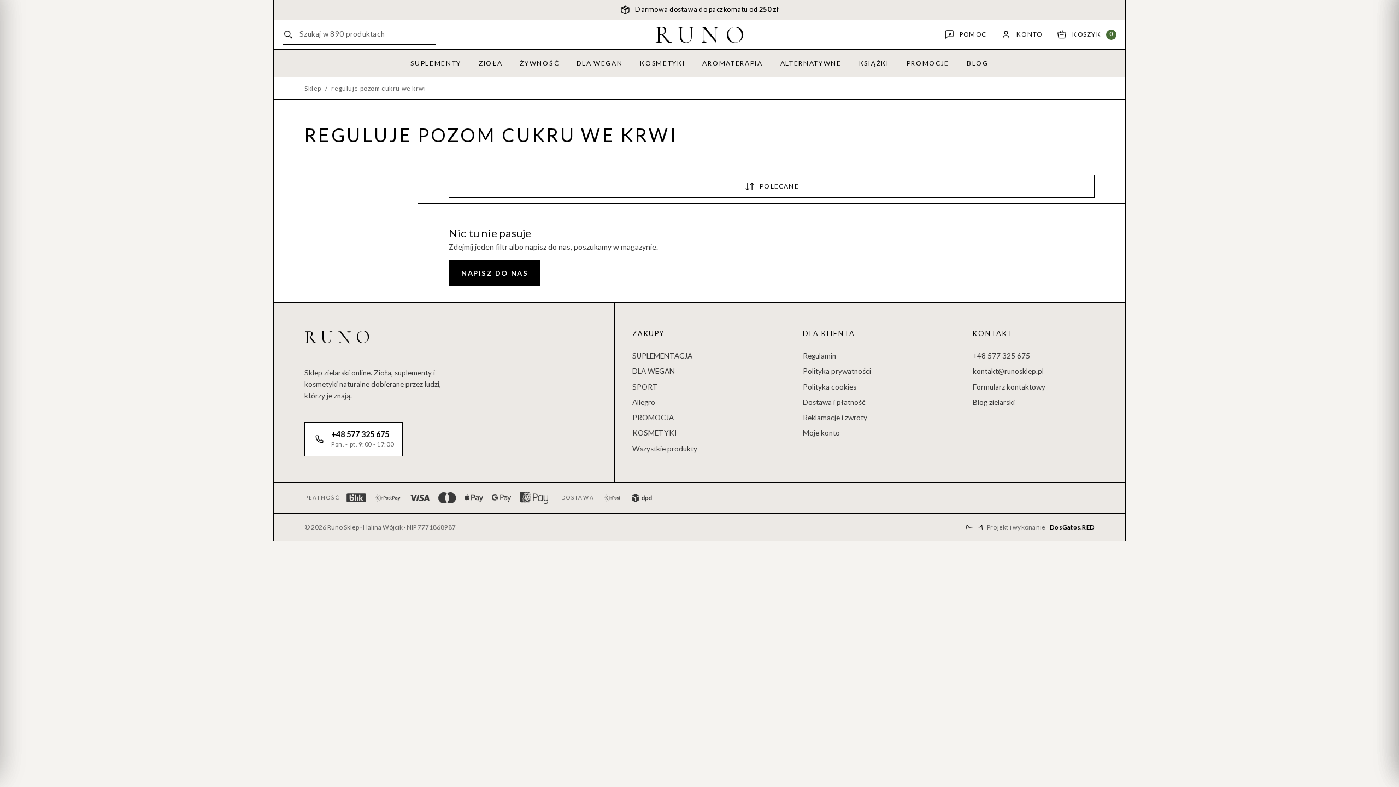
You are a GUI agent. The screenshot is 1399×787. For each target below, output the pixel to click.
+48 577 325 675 (1001, 355)
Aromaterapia (732, 63)
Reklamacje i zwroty (835, 417)
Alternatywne (811, 63)
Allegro (643, 402)
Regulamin (819, 355)
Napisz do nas (494, 273)
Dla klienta (829, 334)
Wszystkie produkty (664, 448)
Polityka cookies (829, 387)
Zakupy (648, 334)
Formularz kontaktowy (1009, 387)
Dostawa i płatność (834, 402)
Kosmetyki (662, 63)
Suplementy (435, 63)
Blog (978, 63)
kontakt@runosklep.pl (1008, 371)
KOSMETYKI (654, 432)
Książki (874, 63)
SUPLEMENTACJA (662, 355)
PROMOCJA (653, 417)
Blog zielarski (994, 402)
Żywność (539, 63)
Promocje (928, 63)
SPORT (645, 387)
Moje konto (821, 432)
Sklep (312, 88)
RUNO (703, 34)
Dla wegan (599, 63)
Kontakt (993, 334)
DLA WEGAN (653, 371)
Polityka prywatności (837, 371)
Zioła (490, 63)
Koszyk (1092, 34)
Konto (1029, 34)
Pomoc (973, 34)
